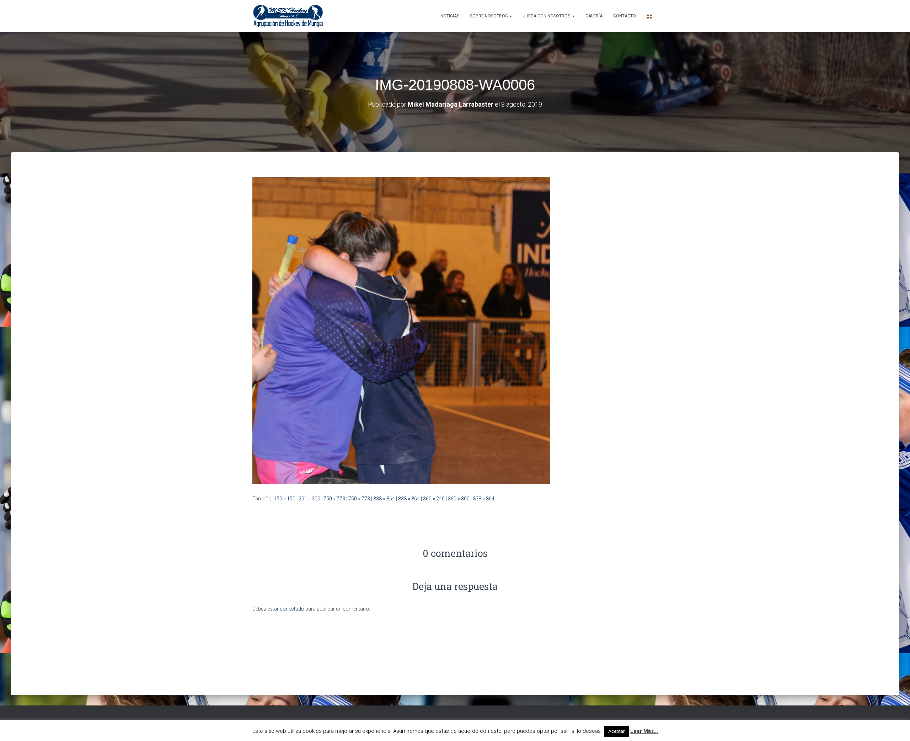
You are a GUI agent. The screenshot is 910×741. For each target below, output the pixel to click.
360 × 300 (459, 498)
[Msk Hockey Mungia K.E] (288, 16)
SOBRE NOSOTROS (489, 16)
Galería (594, 16)
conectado (292, 609)
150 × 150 (284, 498)
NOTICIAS (449, 16)
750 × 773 (334, 498)
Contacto (624, 16)
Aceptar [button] (616, 731)
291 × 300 (309, 498)
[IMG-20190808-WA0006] (401, 330)
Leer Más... (644, 731)
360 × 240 (434, 498)
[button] (510, 16)
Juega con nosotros (547, 16)
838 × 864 (384, 498)
